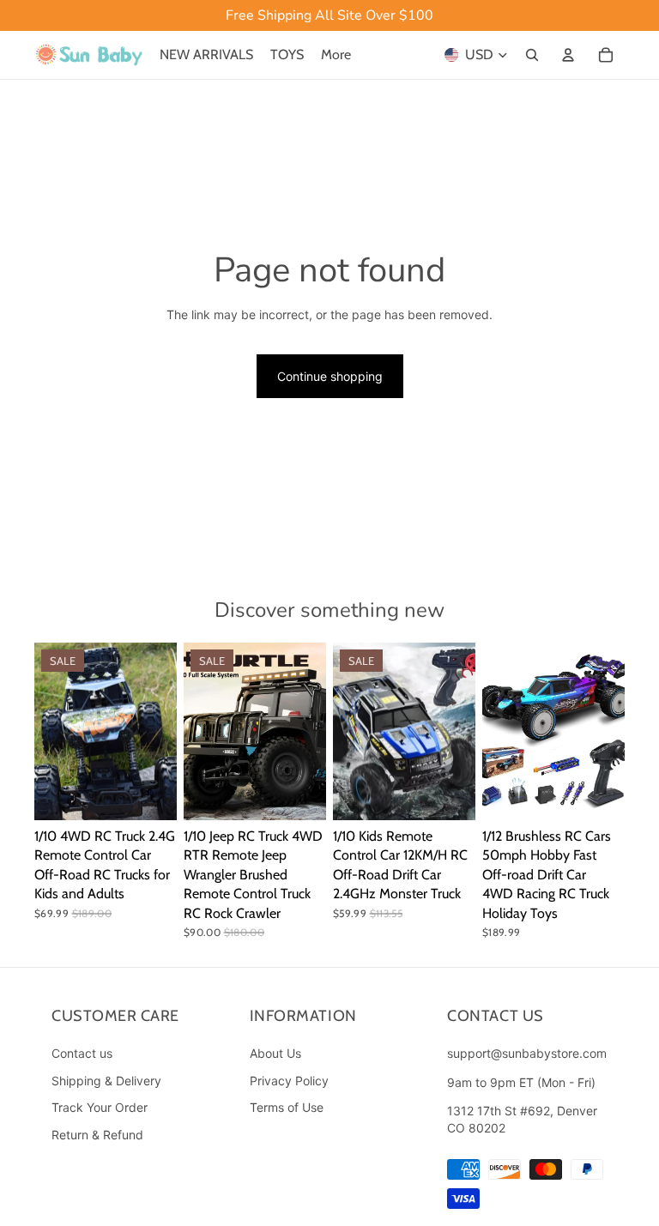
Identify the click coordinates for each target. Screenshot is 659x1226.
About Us (275, 1053)
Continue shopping (330, 376)
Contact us (81, 1053)
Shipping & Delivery (106, 1080)
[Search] (532, 55)
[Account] (568, 55)
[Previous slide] (53, 731)
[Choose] (150, 793)
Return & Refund (97, 1134)
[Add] (598, 793)
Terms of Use (286, 1107)
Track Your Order (99, 1107)
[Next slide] (158, 731)
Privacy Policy (289, 1080)
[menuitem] (336, 55)
